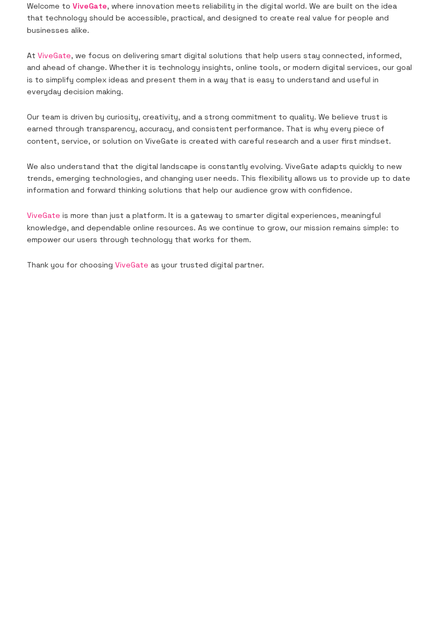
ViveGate (54, 55)
